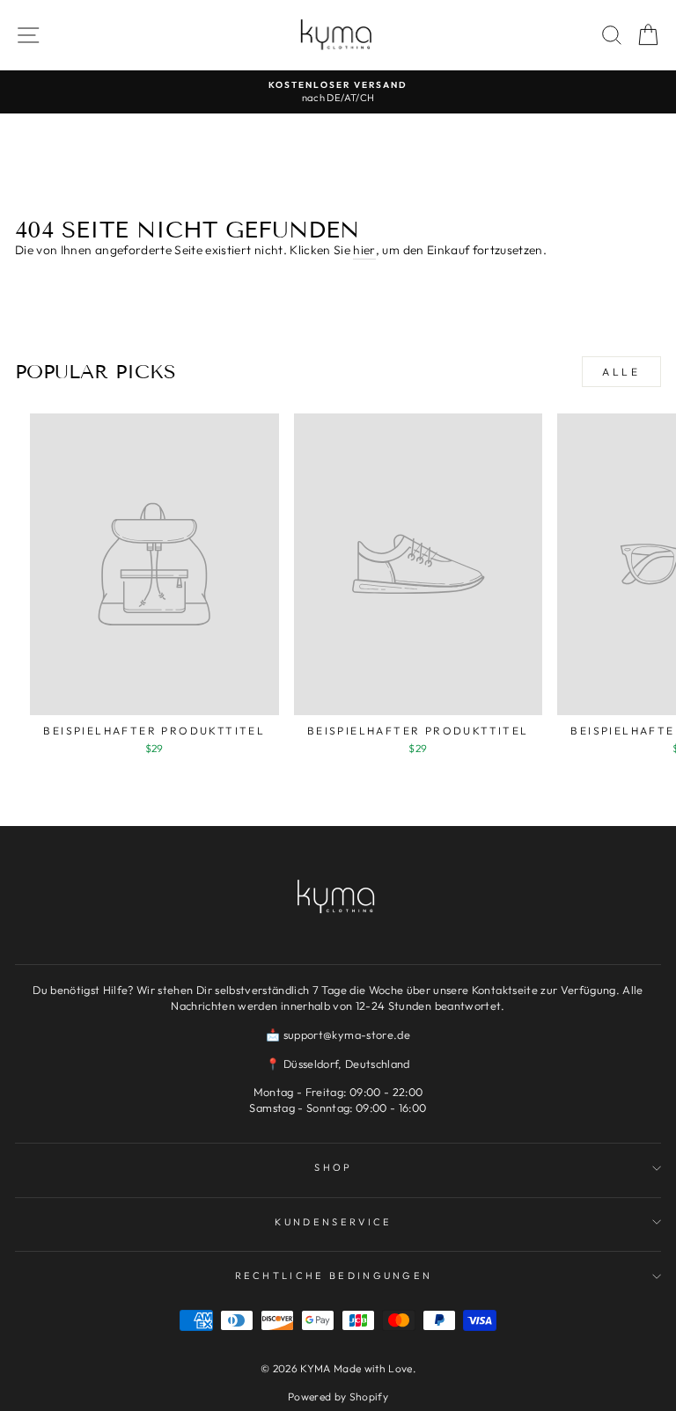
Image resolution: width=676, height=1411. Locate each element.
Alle (621, 371)
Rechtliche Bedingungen (334, 1275)
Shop (333, 1167)
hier (364, 250)
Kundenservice (333, 1222)
